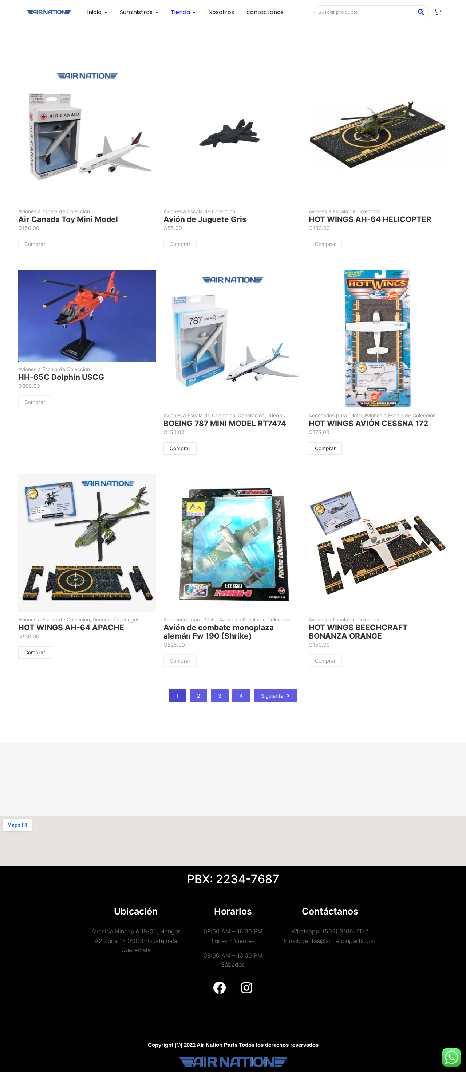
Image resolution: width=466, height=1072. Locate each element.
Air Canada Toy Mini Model (68, 219)
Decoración (252, 415)
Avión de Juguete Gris (204, 219)
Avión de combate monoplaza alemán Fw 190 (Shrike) (218, 631)
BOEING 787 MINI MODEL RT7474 (224, 423)
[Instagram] (247, 987)
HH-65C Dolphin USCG (61, 377)
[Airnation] (49, 12)
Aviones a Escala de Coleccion (54, 211)
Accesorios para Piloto (336, 415)
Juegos (276, 415)
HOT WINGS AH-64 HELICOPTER (370, 219)
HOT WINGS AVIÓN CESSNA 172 (368, 423)
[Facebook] (219, 987)
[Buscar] (420, 12)
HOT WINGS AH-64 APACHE (71, 627)
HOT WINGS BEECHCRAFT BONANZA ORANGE (358, 631)
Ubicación (136, 911)
